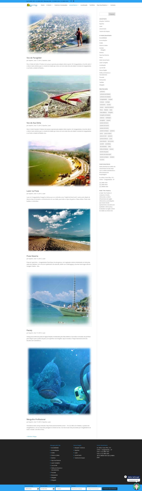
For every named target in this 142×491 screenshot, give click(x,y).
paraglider (102, 120)
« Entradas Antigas (31, 436)
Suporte (31, 60)
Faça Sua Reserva (102, 5)
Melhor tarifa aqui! (133, 477)
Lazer (49, 60)
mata (111, 110)
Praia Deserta (32, 256)
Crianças (73, 486)
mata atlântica (103, 112)
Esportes (44, 60)
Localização (84, 5)
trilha (109, 146)
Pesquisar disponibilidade (109, 488)
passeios (112, 131)
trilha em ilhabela (104, 149)
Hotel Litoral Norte (104, 60)
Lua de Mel (102, 68)
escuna (101, 107)
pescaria (110, 136)
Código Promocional (92, 486)
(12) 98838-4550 (102, 455)
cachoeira (102, 91)
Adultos (58, 486)
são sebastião (103, 146)
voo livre (102, 159)
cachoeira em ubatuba (105, 97)
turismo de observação (105, 154)
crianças (102, 102)
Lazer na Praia (33, 191)
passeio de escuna (104, 125)
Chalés (101, 43)
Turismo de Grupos (104, 31)
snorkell (102, 144)
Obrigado (103, 50)
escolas (109, 104)
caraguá (110, 99)
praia (111, 138)
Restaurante (102, 80)
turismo (111, 149)
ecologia (108, 102)
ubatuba (112, 157)
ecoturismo (102, 104)
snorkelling (107, 144)
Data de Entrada (29, 486)
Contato (113, 5)
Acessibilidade (103, 38)
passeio (108, 120)
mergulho (110, 112)
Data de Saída (43, 486)
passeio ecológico (104, 131)
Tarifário (92, 5)
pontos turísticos (104, 138)
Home (42, 5)
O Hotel (49, 5)
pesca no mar (103, 136)
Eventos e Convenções (61, 5)
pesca (101, 133)
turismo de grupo (104, 151)
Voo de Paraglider (34, 57)
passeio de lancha (104, 128)
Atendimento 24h (133, 480)
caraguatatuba (103, 99)
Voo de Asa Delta (34, 123)
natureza (102, 117)
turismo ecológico (104, 157)
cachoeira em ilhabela (105, 94)
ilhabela (106, 110)
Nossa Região (103, 70)
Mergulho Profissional (36, 419)
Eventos (101, 52)
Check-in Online (103, 45)
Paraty (29, 330)
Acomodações (103, 40)
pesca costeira (107, 133)
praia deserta (103, 141)
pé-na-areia (110, 141)
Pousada (101, 77)
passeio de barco (104, 123)
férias (101, 110)
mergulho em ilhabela (105, 115)
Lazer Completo (103, 62)
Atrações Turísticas (104, 21)
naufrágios (108, 117)
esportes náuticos (109, 107)
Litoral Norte (73, 5)
